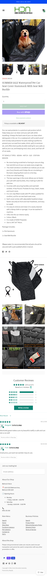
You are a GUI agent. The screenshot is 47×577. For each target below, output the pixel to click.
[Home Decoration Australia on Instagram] (12, 563)
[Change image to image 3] (34, 69)
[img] (5, 422)
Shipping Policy (31, 527)
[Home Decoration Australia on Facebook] (3, 563)
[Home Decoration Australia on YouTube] (15, 563)
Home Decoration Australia (19, 568)
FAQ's (4, 534)
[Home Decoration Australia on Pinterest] (9, 563)
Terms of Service (31, 530)
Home (4, 523)
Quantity (5, 97)
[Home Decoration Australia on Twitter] (6, 563)
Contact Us (5, 532)
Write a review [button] (23, 408)
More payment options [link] (23, 118)
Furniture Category (8, 527)
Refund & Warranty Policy (34, 525)
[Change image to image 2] (20, 69)
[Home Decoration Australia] (23, 10)
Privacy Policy (30, 523)
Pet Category (6, 530)
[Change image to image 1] (7, 69)
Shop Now (5, 525)
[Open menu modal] (3, 10)
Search (4, 520)
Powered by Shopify (7, 570)
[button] (13, 392)
